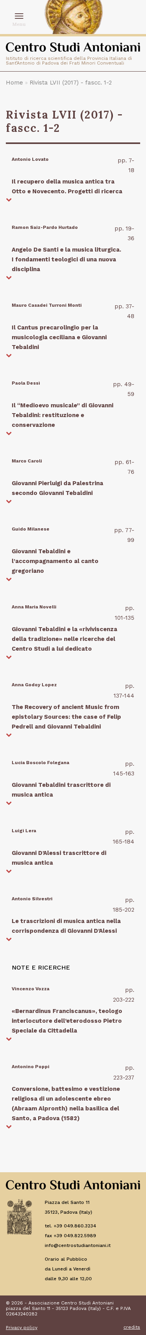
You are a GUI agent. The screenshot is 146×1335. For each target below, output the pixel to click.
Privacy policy (21, 1327)
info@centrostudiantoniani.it (78, 1245)
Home (14, 82)
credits (131, 1327)
